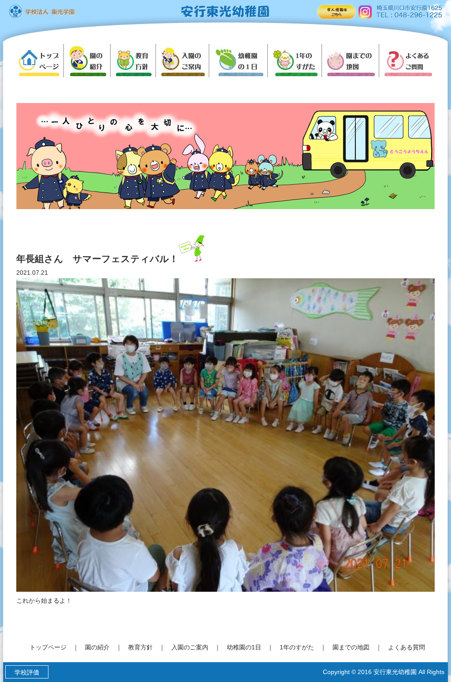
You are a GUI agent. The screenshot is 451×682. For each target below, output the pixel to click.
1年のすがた (297, 647)
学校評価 (27, 672)
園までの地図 (351, 647)
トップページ (48, 647)
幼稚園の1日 (244, 647)
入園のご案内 (189, 647)
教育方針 (140, 647)
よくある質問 (406, 647)
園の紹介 (97, 647)
